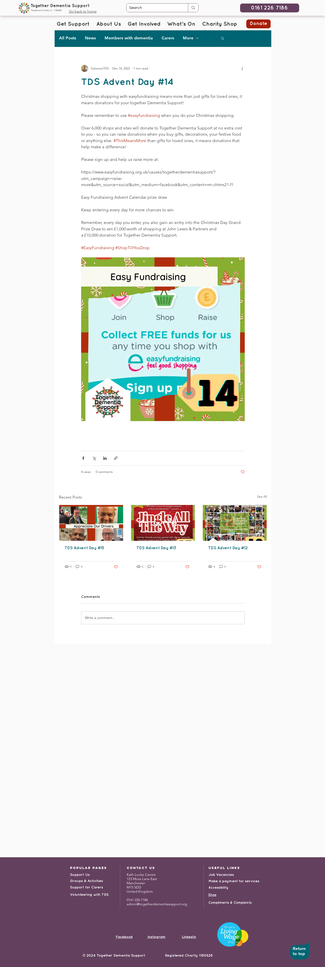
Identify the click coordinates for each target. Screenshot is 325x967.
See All (262, 497)
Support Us (80, 874)
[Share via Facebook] (83, 458)
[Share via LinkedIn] (105, 458)
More (188, 37)
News (90, 37)
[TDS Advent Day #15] (91, 523)
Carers (168, 37)
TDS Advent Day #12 (228, 548)
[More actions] (242, 68)
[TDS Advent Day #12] (235, 523)
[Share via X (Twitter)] (94, 458)
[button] (222, 38)
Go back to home (83, 11)
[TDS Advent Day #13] (163, 523)
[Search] (193, 8)
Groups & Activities (86, 881)
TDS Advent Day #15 (84, 548)
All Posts (67, 37)
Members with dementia (129, 37)
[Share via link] (116, 458)
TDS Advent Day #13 (156, 548)
